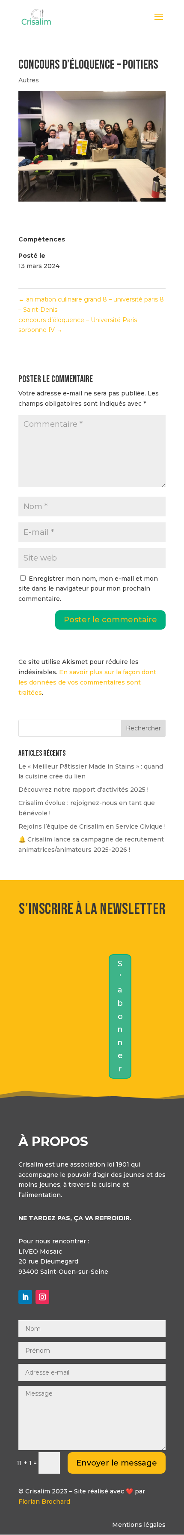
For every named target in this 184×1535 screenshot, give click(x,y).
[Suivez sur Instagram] (42, 1297)
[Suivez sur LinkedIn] (25, 1297)
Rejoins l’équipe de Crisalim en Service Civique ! (92, 826)
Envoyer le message (116, 1463)
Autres (28, 80)
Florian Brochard (44, 1501)
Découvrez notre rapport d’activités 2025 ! (83, 789)
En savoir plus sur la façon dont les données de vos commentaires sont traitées (87, 682)
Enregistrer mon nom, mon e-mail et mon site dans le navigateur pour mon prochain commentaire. (88, 589)
